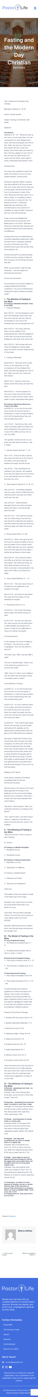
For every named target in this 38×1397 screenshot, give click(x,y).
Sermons (19, 67)
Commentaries (9, 1344)
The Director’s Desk (11, 1330)
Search (6, 1334)
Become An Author (11, 1349)
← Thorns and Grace (7, 1254)
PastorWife (8, 1325)
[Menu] (35, 8)
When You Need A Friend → (29, 1254)
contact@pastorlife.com (14, 1362)
